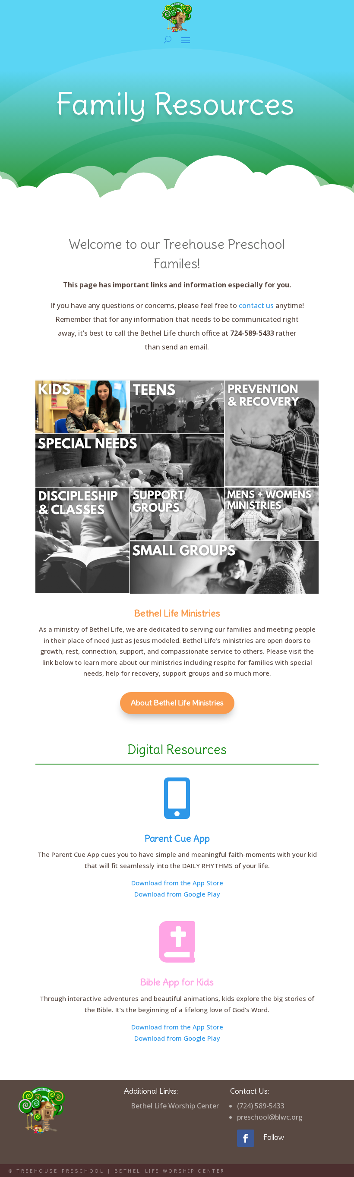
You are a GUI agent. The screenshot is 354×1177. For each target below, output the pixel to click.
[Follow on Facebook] (245, 1138)
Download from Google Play (177, 894)
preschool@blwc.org (270, 1117)
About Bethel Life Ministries (177, 703)
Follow (273, 1137)
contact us (256, 305)
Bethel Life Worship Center (175, 1106)
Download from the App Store (177, 882)
